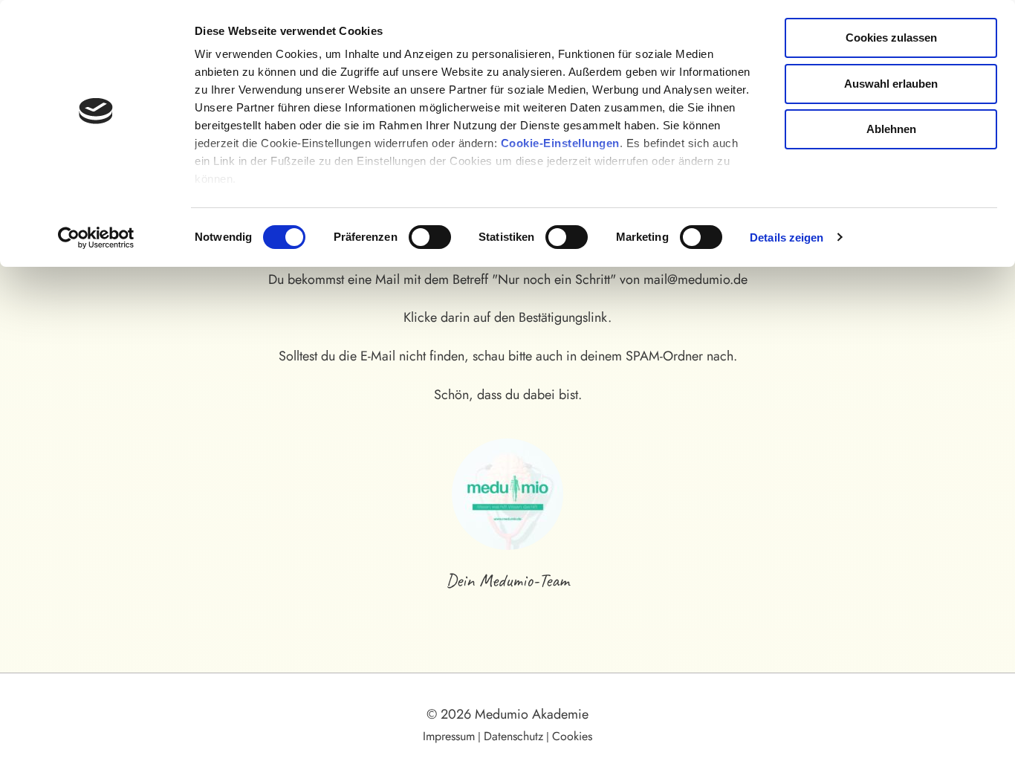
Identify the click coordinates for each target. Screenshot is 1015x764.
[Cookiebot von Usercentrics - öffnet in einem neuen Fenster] (96, 238)
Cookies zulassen (891, 37)
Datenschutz (513, 736)
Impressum (449, 736)
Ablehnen (891, 129)
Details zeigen (786, 237)
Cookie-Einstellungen (560, 143)
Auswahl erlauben (891, 83)
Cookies (572, 736)
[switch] (430, 237)
